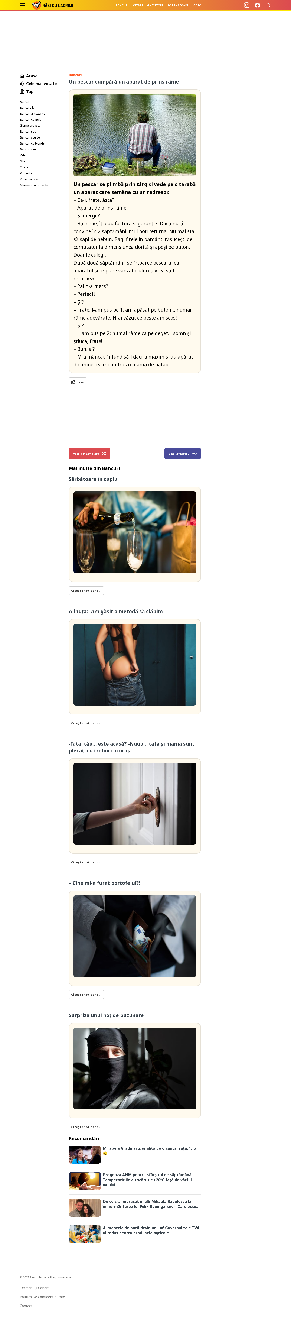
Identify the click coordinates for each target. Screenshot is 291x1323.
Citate (138, 5)
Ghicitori (155, 5)
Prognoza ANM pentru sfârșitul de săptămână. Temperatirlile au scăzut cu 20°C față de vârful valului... (148, 1179)
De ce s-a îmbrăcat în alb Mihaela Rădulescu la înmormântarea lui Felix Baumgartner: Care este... (151, 1204)
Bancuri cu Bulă (30, 119)
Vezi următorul (179, 453)
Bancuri (122, 5)
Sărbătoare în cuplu (93, 479)
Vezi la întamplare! (86, 453)
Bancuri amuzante (32, 113)
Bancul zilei (27, 108)
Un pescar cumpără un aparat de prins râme (124, 81)
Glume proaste (30, 125)
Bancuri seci (28, 131)
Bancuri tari (28, 149)
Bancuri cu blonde (32, 143)
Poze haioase (177, 5)
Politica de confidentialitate (42, 1296)
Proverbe (26, 173)
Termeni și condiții (35, 1287)
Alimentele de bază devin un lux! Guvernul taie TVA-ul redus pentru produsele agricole (152, 1230)
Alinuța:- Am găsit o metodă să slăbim (116, 611)
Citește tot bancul (86, 591)
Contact (26, 1305)
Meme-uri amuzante (34, 185)
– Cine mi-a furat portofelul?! (104, 882)
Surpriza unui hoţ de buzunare (106, 1015)
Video (197, 5)
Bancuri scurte (30, 137)
